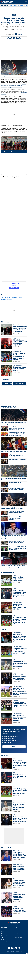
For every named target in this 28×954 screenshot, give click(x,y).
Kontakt (16, 935)
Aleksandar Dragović (6, 299)
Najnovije (4, 5)
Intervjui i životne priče (5, 941)
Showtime (3, 939)
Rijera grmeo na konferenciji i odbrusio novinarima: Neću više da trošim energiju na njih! (19, 638)
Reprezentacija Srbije (18, 864)
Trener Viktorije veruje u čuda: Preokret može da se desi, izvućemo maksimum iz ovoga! (20, 651)
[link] (17, 38)
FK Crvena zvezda (5, 297)
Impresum (17, 931)
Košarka (15, 892)
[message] (19, 38)
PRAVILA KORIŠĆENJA (19, 937)
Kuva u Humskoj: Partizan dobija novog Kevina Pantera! (19, 776)
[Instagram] (12, 948)
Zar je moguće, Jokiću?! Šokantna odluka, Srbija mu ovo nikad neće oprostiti (19, 855)
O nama (16, 929)
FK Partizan (15, 700)
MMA (2, 937)
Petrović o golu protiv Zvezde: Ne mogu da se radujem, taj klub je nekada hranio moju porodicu (20, 356)
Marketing (17, 933)
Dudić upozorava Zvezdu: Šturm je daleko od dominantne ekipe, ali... (19, 607)
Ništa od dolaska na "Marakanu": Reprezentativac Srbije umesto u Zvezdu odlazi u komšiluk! (20, 691)
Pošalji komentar (19, 383)
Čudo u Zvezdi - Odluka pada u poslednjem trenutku (19, 368)
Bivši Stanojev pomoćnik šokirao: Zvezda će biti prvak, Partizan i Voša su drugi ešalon (20, 329)
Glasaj (14, 746)
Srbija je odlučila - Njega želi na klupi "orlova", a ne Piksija (19, 868)
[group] (14, 144)
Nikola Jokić (21, 5)
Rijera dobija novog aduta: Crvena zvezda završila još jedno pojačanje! (19, 718)
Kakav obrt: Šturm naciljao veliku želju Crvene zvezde (18, 578)
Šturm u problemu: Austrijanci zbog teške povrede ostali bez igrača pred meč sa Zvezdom (19, 594)
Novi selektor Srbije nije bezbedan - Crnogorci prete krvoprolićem (19, 897)
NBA (14, 878)
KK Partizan (15, 773)
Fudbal (14, 14)
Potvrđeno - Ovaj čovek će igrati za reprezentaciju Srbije (19, 910)
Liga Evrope (14, 297)
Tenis (2, 933)
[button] (25, 152)
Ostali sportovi (4, 935)
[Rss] (19, 948)
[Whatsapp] (14, 38)
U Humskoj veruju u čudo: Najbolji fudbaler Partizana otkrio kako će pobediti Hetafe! (20, 704)
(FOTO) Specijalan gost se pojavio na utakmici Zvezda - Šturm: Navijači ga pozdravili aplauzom (19, 621)
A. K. (15, 32)
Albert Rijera (12, 5)
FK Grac (20, 297)
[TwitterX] (11, 38)
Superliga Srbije (17, 324)
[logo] (7, 2)
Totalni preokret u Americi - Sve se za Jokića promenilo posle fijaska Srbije (19, 883)
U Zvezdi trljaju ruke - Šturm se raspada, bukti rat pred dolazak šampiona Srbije (20, 342)
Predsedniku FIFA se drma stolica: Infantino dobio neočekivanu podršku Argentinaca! (19, 677)
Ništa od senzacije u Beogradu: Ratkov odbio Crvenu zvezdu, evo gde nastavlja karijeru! (20, 664)
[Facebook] (8, 38)
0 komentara (8, 383)
